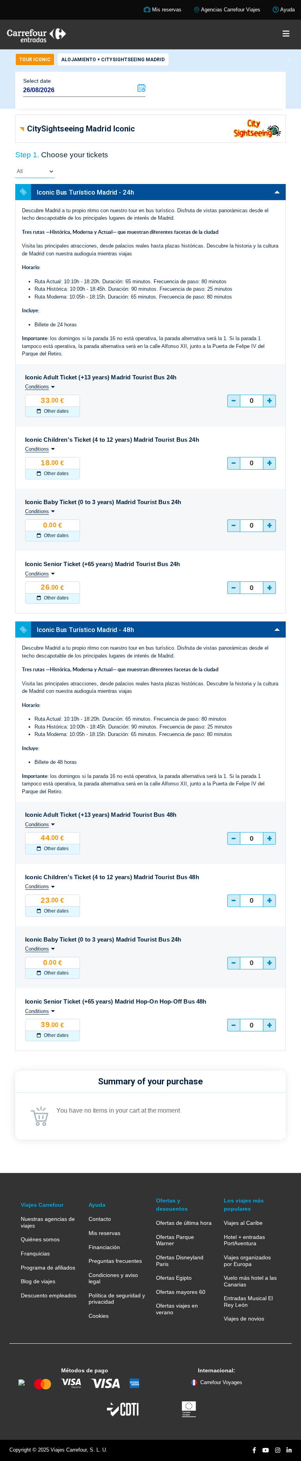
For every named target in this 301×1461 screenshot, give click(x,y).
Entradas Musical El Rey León (248, 1301)
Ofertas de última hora (184, 1223)
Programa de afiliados (48, 1267)
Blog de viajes (38, 1281)
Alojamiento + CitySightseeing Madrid (113, 59)
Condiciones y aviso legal (113, 1278)
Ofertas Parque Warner (175, 1240)
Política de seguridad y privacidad (117, 1298)
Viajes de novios (244, 1318)
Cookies (99, 1316)
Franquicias (35, 1253)
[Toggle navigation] (286, 34)
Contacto (100, 1219)
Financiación (104, 1247)
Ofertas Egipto (174, 1278)
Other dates (56, 411)
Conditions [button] (37, 387)
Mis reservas (104, 1233)
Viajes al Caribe (243, 1223)
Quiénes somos (40, 1239)
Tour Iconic (35, 59)
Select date (37, 81)
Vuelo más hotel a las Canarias (250, 1281)
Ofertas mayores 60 (180, 1292)
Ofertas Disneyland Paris (179, 1260)
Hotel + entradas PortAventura (244, 1240)
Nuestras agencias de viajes (48, 1222)
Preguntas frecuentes (115, 1261)
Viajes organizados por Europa (247, 1260)
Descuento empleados (48, 1295)
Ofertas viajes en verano (177, 1309)
